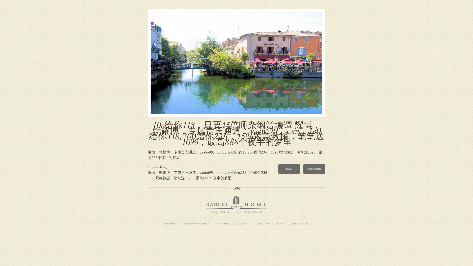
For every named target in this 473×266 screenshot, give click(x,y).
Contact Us (262, 223)
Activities (223, 223)
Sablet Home (314, 169)
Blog (280, 223)
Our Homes (170, 223)
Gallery (242, 223)
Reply (289, 169)
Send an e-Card (300, 223)
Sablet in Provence (197, 223)
